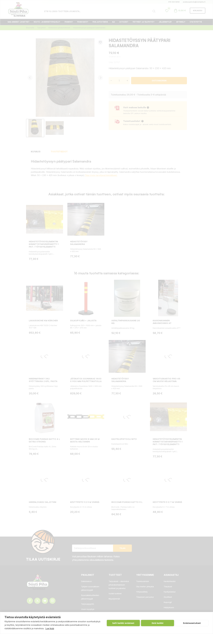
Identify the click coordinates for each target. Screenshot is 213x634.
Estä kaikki (157, 623)
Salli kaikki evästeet (123, 623)
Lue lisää (49, 628)
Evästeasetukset (192, 623)
